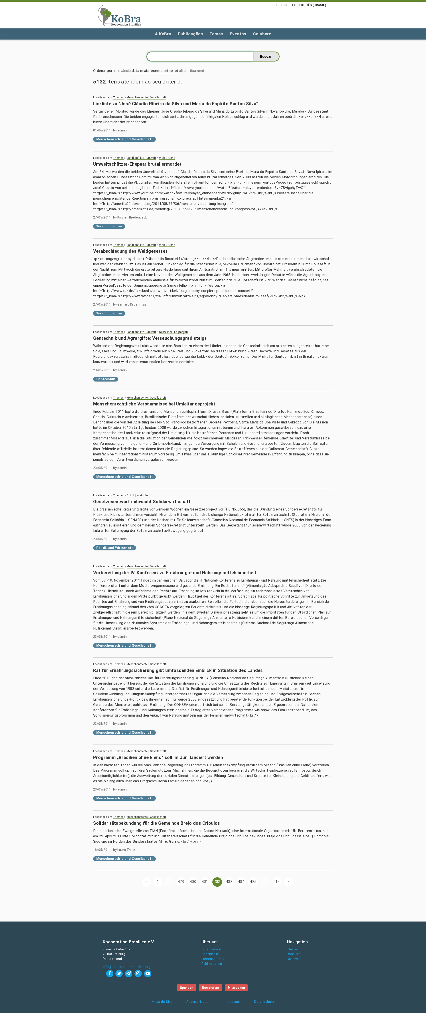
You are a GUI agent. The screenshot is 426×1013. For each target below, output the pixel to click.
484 (241, 882)
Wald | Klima (167, 157)
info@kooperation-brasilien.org (126, 967)
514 (277, 882)
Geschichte (210, 954)
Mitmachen (236, 987)
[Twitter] (119, 973)
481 (205, 882)
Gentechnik (105, 379)
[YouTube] (147, 973)
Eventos (238, 33)
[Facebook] (110, 973)
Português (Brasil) (309, 5)
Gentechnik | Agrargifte (173, 332)
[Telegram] (129, 973)
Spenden (186, 987)
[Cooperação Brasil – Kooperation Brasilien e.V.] (119, 15)
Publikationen (211, 964)
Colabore (262, 33)
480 (193, 882)
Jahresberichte (213, 959)
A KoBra (163, 33)
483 (229, 882)
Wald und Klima (109, 226)
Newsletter (210, 987)
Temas (216, 33)
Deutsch (282, 5)
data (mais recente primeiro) (155, 71)
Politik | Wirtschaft (138, 495)
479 (181, 882)
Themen (118, 97)
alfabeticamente (193, 71)
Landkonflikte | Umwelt (141, 157)
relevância (122, 71)
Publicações (190, 33)
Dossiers (293, 954)
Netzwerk (294, 959)
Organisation (211, 949)
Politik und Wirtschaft (114, 548)
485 (253, 882)
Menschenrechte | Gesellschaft (146, 97)
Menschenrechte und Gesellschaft (124, 139)
